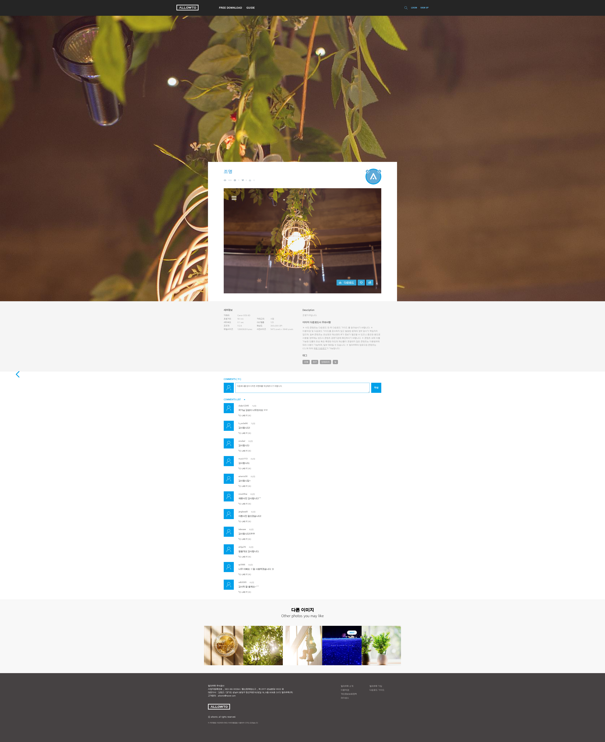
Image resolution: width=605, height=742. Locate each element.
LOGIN (414, 8)
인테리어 (325, 362)
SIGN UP (425, 8)
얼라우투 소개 (347, 686)
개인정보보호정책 (349, 694)
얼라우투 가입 (375, 686)
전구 (315, 362)
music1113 (243, 459)
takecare (242, 529)
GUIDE (250, 7)
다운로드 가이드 (340, 328)
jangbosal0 (243, 512)
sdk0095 (242, 582)
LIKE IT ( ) (246, 415)
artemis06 (243, 476)
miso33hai (243, 494)
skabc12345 (244, 406)
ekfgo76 (242, 547)
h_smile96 (243, 423)
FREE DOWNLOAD (230, 7)
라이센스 (345, 698)
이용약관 (345, 690)
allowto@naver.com (227, 696)
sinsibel (242, 441)
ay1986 (242, 565)
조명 (306, 362)
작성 (376, 388)
